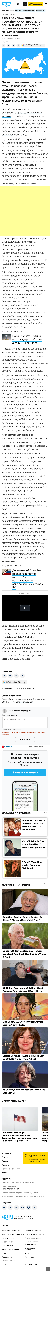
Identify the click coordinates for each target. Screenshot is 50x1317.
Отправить (25, 739)
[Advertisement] (25, 211)
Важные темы (8, 10)
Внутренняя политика (11, 1230)
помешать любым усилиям (18, 636)
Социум (28, 1250)
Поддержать (37, 4)
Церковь (5, 1265)
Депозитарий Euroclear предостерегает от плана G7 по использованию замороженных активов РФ (27, 579)
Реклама (5, 1165)
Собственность (31, 1265)
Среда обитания (8, 1261)
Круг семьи (29, 1257)
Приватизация (8, 1246)
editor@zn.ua (39, 1196)
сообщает (7, 134)
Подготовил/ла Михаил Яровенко (18, 688)
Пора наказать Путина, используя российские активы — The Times (27, 339)
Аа (25, 4)
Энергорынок (7, 1242)
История (28, 1253)
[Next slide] (46, 10)
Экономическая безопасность (31, 1243)
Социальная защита (33, 1230)
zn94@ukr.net (32, 1193)
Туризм (28, 1261)
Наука (4, 1253)
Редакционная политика (12, 1169)
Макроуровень (8, 1238)
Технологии (7, 1257)
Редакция (6, 1161)
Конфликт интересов (33, 1238)
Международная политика (13, 1234)
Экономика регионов (10, 1249)
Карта (4, 1173)
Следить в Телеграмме (26, 773)
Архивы (5, 1157)
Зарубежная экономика (34, 1234)
